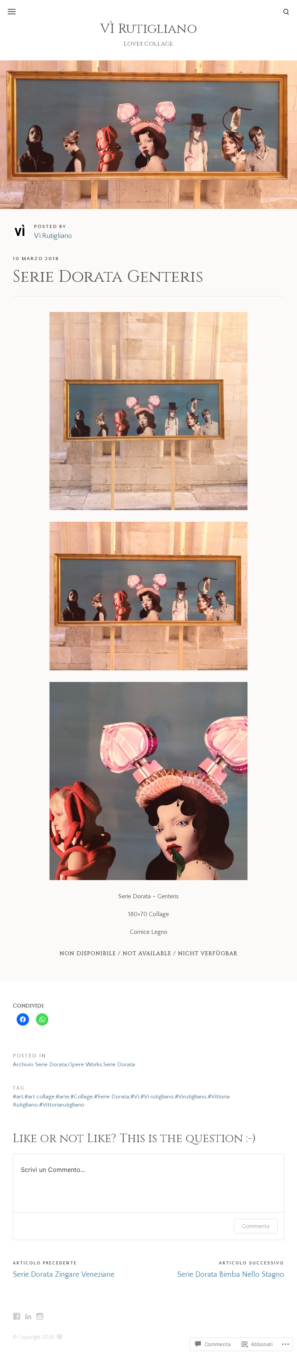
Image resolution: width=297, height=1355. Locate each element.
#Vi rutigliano (157, 1096)
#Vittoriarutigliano (61, 1104)
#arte (62, 1096)
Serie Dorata (119, 1064)
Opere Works (85, 1064)
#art (18, 1096)
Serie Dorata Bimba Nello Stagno (230, 1274)
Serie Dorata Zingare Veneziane (63, 1274)
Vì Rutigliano (53, 236)
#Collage (81, 1096)
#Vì (134, 1096)
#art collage (39, 1096)
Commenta (256, 1226)
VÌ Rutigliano (148, 29)
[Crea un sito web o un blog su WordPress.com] (59, 1337)
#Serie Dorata (111, 1096)
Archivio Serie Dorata (40, 1064)
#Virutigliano (191, 1096)
